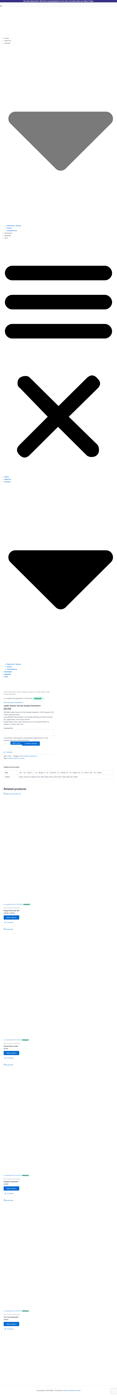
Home (6, 38)
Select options (11, 917)
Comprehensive (12, 230)
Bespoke (7, 236)
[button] (58, 359)
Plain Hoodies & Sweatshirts (26, 692)
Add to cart (16, 743)
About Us (7, 41)
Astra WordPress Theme (72, 1390)
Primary (9, 228)
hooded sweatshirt (13, 758)
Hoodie (22, 758)
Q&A (6, 238)
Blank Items (12, 692)
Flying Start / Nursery (14, 226)
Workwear (8, 233)
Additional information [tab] (12, 767)
